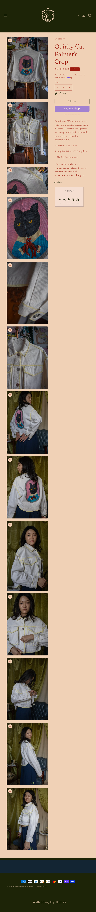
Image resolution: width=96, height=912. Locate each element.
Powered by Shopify (27, 886)
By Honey (16, 886)
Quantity (58, 82)
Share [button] (59, 182)
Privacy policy (42, 886)
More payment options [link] (72, 115)
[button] (5, 15)
